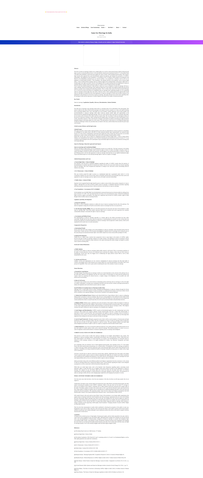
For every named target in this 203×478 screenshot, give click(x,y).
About (117, 27)
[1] (114, 133)
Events (103, 27)
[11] (79, 253)
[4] (93, 162)
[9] (78, 219)
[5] (92, 171)
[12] (83, 262)
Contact (124, 27)
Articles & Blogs (85, 27)
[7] (99, 189)
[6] (90, 180)
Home (78, 27)
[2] (83, 140)
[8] (89, 208)
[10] (101, 231)
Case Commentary (95, 27)
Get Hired (110, 27)
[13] (112, 274)
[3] (115, 154)
